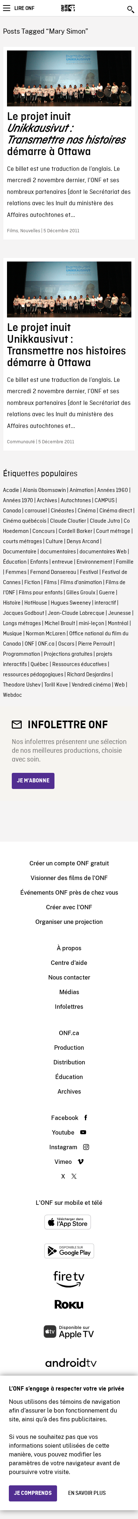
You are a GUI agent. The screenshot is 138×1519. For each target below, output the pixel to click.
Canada (12, 511)
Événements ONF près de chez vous (69, 892)
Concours (43, 531)
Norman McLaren (46, 634)
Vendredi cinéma (91, 685)
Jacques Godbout (23, 613)
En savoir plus (87, 1493)
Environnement (94, 562)
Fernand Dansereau (53, 572)
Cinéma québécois (24, 521)
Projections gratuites (68, 654)
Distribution (69, 1062)
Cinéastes (62, 511)
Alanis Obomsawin (44, 490)
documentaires (58, 552)
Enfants (39, 562)
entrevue (62, 562)
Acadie (11, 490)
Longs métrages (22, 623)
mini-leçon (91, 623)
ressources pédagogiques (33, 674)
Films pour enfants (41, 593)
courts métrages (22, 541)
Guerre (107, 593)
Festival (89, 572)
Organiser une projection (69, 921)
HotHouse (35, 603)
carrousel (36, 511)
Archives (47, 500)
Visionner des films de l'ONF (69, 878)
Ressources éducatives (79, 664)
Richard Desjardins (88, 674)
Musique (12, 634)
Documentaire (19, 552)
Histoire (12, 603)
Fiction (32, 582)
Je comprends (33, 1493)
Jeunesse (119, 613)
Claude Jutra (105, 521)
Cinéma (87, 511)
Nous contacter (69, 977)
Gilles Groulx (80, 593)
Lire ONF (24, 8)
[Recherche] (131, 9)
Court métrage (113, 531)
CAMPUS (104, 500)
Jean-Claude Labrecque (76, 613)
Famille (125, 562)
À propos (69, 948)
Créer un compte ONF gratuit (69, 863)
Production (69, 1047)
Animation (81, 490)
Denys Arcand (83, 541)
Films (50, 582)
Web (119, 685)
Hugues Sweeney (71, 603)
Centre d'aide (69, 962)
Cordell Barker (75, 531)
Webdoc (12, 695)
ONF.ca (46, 644)
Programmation (21, 654)
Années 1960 (112, 490)
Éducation (14, 562)
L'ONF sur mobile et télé (69, 1202)
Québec (40, 664)
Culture (54, 541)
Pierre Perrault (95, 644)
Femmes (16, 572)
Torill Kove (56, 685)
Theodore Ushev (21, 685)
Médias (69, 992)
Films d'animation (81, 582)
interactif (105, 603)
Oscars (66, 644)
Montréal (118, 623)
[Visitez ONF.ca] (81, 8)
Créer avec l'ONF (69, 907)
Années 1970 (18, 500)
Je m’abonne (33, 781)
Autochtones (76, 500)
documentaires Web (103, 552)
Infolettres (69, 1006)
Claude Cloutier (68, 521)
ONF (29, 644)
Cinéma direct (115, 511)
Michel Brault (60, 623)
